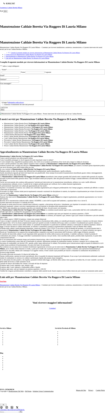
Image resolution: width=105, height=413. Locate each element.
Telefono (3, 79)
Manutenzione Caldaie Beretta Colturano (72, 345)
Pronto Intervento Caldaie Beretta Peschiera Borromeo (76, 343)
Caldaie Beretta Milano (11, 337)
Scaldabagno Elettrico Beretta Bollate (71, 341)
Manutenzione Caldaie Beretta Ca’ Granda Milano (75, 332)
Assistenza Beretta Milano (12, 335)
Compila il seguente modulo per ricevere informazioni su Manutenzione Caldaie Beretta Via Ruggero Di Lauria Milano (45, 53)
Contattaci (52, 308)
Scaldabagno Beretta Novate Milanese (71, 337)
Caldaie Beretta (9, 364)
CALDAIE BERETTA (11, 358)
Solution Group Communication (43, 391)
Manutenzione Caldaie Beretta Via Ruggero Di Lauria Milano (20, 285)
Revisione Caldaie (10, 369)
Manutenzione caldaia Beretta (13, 362)
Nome (23, 72)
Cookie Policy (100, 390)
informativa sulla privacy (16, 102)
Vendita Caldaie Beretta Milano (14, 343)
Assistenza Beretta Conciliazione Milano (72, 339)
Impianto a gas (9, 366)
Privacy (90, 390)
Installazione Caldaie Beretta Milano (16, 345)
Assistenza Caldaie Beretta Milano (11, 8)
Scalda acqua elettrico (11, 360)
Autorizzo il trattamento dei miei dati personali (19, 104)
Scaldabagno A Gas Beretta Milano (15, 339)
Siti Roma (28, 391)
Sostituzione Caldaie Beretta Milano (15, 333)
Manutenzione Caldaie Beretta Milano (16, 332)
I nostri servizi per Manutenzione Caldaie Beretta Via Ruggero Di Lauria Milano (29, 54)
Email (2, 75)
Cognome (48, 72)
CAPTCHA (4, 107)
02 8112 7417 (10, 3)
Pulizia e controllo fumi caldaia (14, 368)
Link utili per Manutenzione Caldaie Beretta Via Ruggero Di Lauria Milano (27, 58)
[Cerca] (20, 412)
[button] (1, 11)
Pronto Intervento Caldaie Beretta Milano (17, 341)
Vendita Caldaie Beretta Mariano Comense (73, 333)
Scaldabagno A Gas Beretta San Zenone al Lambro (75, 335)
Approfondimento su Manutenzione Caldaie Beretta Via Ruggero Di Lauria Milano (30, 56)
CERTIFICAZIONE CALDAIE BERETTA (18, 356)
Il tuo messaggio (5, 83)
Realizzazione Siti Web (16, 391)
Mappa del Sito (81, 390)
